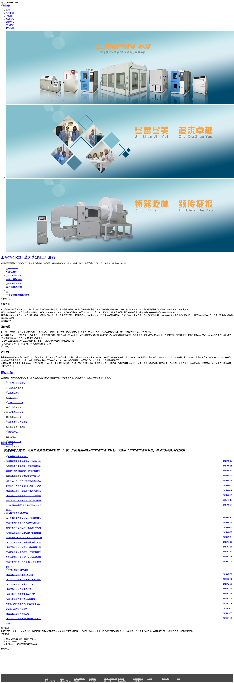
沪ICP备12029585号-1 (150, 671)
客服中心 (10, 22)
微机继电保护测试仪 (110, 679)
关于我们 (10, 13)
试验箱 (9, 16)
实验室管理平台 (79, 679)
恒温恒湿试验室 (13, 660)
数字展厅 (77, 681)
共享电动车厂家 (138, 679)
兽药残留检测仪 (50, 681)
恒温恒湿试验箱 (13, 666)
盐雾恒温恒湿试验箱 (14, 654)
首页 (8, 10)
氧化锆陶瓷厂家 (138, 681)
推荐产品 (7, 372)
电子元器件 (92, 681)
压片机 (149, 679)
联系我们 (10, 28)
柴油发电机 (92, 679)
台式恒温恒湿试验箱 (14, 657)
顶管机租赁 (107, 681)
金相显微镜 (165, 679)
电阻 (178, 679)
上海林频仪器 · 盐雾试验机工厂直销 (28, 257)
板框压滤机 (122, 681)
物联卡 (62, 679)
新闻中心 (10, 19)
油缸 (46, 679)
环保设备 (121, 679)
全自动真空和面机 (65, 681)
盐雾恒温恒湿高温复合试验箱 (18, 663)
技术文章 (10, 25)
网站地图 (129, 671)
